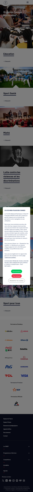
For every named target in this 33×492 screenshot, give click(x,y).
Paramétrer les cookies (16, 280)
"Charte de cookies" (10, 257)
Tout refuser (16, 276)
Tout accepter (16, 271)
